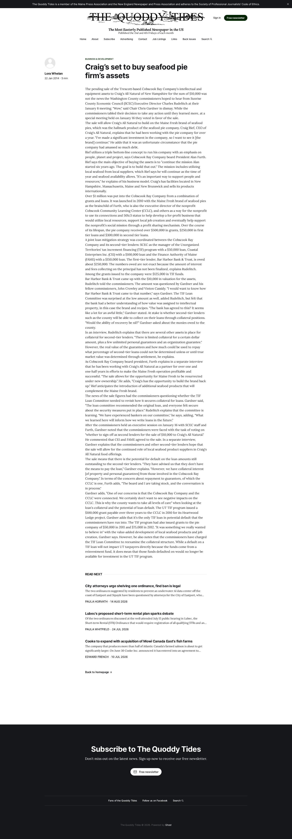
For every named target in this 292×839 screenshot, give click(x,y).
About (95, 39)
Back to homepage (97, 672)
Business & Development (99, 59)
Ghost (168, 824)
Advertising (126, 39)
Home (83, 39)
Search (205, 39)
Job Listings (159, 39)
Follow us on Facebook (154, 800)
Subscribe (109, 39)
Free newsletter (236, 17)
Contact (142, 39)
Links (174, 39)
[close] (288, 4)
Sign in (217, 17)
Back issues (189, 39)
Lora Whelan (54, 73)
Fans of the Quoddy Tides (122, 800)
